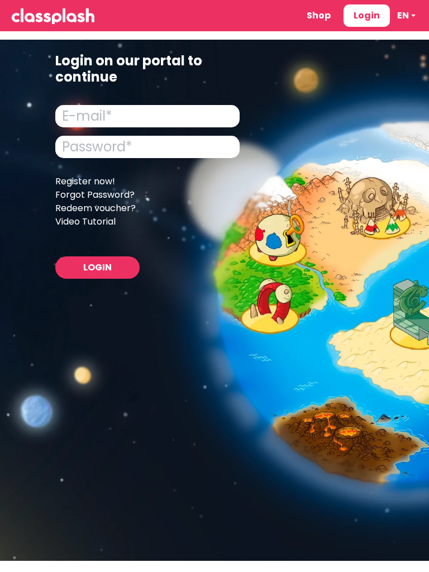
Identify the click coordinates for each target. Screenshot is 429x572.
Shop (319, 15)
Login (367, 15)
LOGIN (97, 267)
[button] (406, 15)
